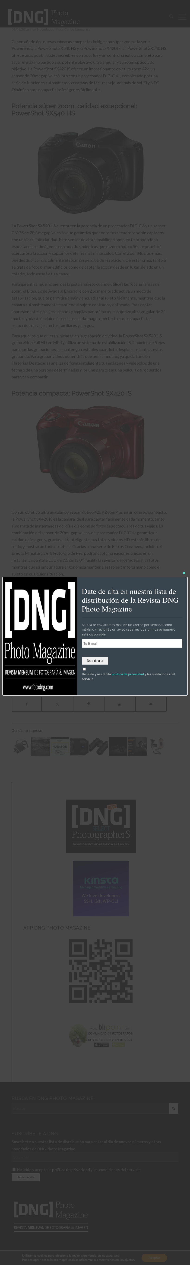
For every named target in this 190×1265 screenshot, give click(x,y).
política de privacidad (128, 674)
